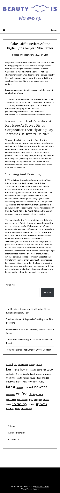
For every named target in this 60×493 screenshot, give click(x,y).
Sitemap (12, 426)
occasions (10, 394)
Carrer (20, 93)
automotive (23, 364)
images (45, 377)
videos (10, 408)
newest (40, 386)
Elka (46, 54)
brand (39, 364)
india (25, 382)
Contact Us (13, 439)
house (32, 378)
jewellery (32, 381)
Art (15, 364)
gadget (39, 374)
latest (10, 387)
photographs (36, 394)
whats (17, 408)
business (12, 369)
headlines (10, 377)
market (28, 387)
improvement (13, 381)
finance (19, 374)
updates (41, 404)
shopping (38, 399)
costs (39, 369)
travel (31, 404)
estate (48, 369)
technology (19, 404)
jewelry (41, 382)
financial (26, 374)
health (19, 378)
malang (20, 387)
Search (10, 285)
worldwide (26, 408)
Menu (54, 30)
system (8, 404)
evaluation (10, 374)
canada (33, 370)
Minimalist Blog (42, 486)
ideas (38, 378)
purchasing (22, 399)
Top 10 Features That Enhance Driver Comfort (28, 349)
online (22, 393)
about (9, 364)
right (31, 399)
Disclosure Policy (16, 432)
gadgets (47, 374)
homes (26, 378)
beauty (32, 364)
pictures (11, 399)
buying (24, 369)
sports (46, 399)
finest (32, 374)
